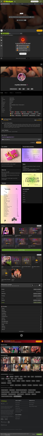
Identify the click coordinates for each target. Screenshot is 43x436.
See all (38, 225)
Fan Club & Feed (18, 92)
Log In (40, 1)
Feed (22, 3)
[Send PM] (32, 89)
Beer (12, 113)
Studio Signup (31, 404)
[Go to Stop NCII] (4, 425)
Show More (21, 331)
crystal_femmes (4, 374)
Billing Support (17, 418)
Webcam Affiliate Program (33, 406)
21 (13, 280)
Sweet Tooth (26, 115)
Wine (39, 115)
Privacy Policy (17, 402)
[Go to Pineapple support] (9, 422)
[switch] (40, 285)
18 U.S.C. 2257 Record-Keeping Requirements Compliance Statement (11, 429)
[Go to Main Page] (8, 1)
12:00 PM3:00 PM (37, 293)
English (3, 403)
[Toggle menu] (1, 1)
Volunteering (33, 115)
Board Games (18, 113)
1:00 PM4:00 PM (37, 289)
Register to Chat (22, 53)
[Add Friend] (28, 89)
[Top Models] (14, 1)
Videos (13, 3)
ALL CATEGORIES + (17, 396)
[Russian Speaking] (7, 376)
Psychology (19, 115)
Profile (2, 92)
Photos (18, 3)
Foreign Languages (26, 113)
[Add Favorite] (2, 31)
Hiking (39, 113)
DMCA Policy (17, 406)
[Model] (41, 64)
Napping (12, 115)
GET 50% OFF (38, 341)
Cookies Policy (17, 408)
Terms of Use (17, 404)
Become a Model (31, 402)
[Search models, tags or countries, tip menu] (41, 4)
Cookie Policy (7, 434)
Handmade (34, 113)
